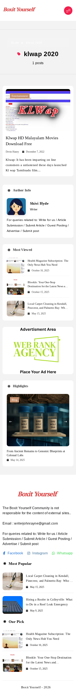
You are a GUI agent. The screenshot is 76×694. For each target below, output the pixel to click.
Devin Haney (12, 151)
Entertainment (20, 95)
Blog (14, 399)
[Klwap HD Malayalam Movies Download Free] (38, 110)
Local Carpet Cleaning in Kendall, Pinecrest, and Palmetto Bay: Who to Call (47, 307)
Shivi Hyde (39, 203)
